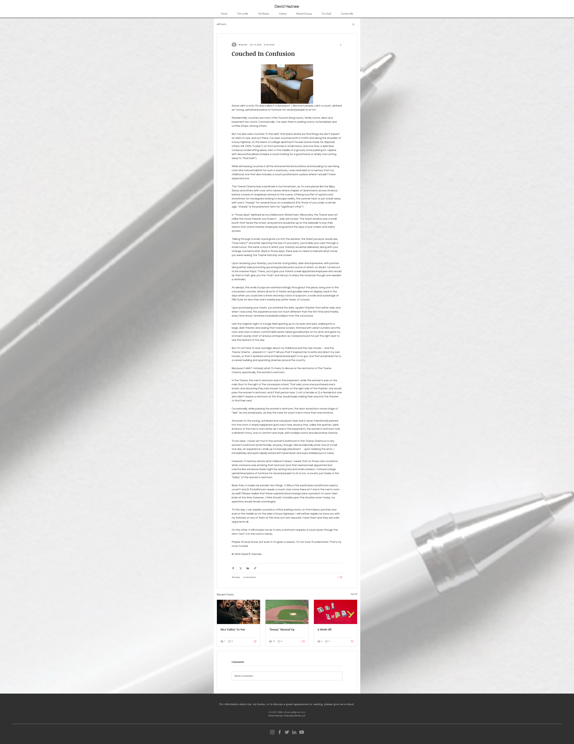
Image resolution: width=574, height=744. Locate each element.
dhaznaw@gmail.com (294, 712)
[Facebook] (280, 732)
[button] (353, 24)
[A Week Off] (335, 612)
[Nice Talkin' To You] (238, 612)
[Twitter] (287, 732)
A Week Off (324, 629)
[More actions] (340, 45)
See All (354, 594)
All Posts (221, 24)
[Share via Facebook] (233, 568)
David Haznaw (287, 6)
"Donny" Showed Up (281, 629)
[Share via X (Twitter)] (240, 568)
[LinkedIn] (294, 732)
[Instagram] (272, 732)
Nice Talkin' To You (232, 629)
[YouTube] (301, 732)
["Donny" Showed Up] (287, 612)
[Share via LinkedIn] (247, 568)
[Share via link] (255, 568)
